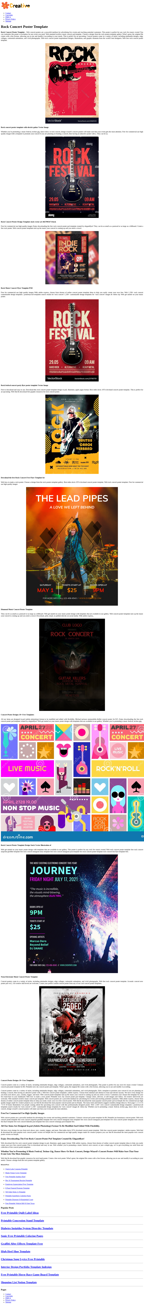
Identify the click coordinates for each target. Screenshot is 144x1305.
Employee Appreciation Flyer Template (19, 1184)
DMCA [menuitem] (8, 17)
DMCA (8, 1298)
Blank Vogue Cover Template (16, 1173)
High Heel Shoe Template (15, 1251)
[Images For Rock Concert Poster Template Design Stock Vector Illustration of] (72, 783)
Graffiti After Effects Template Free (22, 1243)
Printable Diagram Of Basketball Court (19, 1200)
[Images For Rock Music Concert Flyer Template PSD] (72, 258)
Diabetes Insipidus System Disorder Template (27, 1228)
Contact (8, 1294)
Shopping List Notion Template (19, 1282)
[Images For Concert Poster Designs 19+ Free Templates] (72, 665)
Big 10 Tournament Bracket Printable (18, 1180)
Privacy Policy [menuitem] (10, 19)
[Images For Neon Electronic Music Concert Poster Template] (72, 914)
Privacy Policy (10, 1300)
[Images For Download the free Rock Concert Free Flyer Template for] (72, 434)
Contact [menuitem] (8, 13)
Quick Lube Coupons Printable (16, 1169)
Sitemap (8, 1302)
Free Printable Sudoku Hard (15, 1177)
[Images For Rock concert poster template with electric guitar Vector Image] (72, 83)
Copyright (9, 1296)
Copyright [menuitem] (9, 15)
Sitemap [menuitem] (8, 21)
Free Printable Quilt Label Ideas (20, 1212)
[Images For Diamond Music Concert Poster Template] (72, 546)
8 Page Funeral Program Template (17, 1188)
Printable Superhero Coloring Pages (18, 1196)
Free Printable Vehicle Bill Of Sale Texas (20, 1203)
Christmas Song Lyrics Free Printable (23, 1259)
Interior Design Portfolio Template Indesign (26, 1266)
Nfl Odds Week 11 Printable (15, 1192)
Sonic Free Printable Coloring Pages (22, 1235)
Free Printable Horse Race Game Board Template (30, 1274)
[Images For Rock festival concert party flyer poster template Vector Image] (72, 340)
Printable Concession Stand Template (22, 1220)
